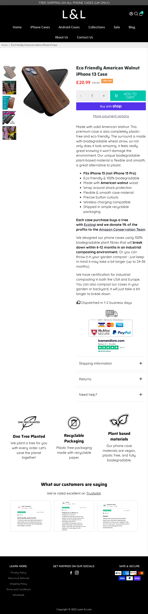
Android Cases (69, 27)
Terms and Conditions (18, 589)
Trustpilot (93, 493)
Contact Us (85, 37)
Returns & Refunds (18, 578)
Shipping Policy (18, 583)
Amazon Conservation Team (122, 229)
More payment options (111, 116)
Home (17, 27)
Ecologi (90, 224)
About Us (61, 37)
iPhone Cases (40, 27)
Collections (96, 27)
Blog (132, 27)
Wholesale (18, 594)
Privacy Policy (18, 572)
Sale (117, 27)
